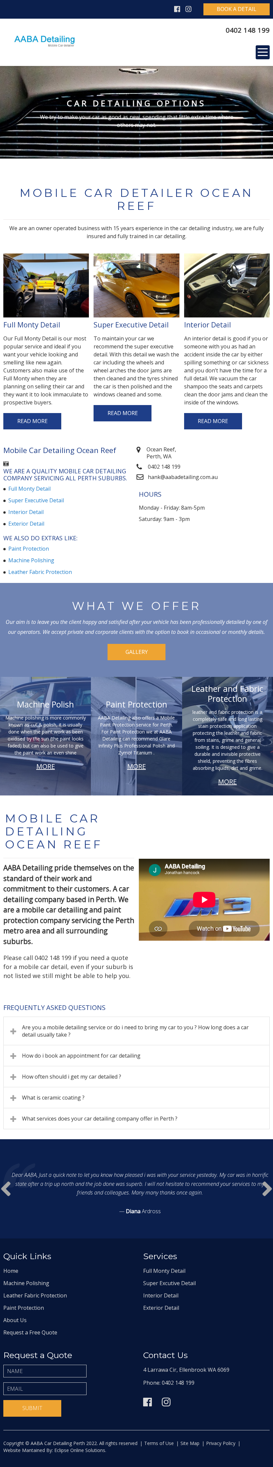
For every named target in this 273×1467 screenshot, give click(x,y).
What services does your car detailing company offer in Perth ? (99, 1118)
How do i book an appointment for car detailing (81, 1055)
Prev (267, 1189)
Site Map (189, 1443)
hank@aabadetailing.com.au (183, 477)
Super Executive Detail (36, 500)
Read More (32, 421)
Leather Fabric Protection (40, 572)
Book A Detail (236, 9)
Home (10, 1270)
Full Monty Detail (29, 488)
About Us (15, 1320)
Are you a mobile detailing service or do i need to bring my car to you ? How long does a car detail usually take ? (135, 1031)
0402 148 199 (248, 30)
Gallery (137, 652)
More (45, 766)
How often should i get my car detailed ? (71, 1076)
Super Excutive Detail (169, 1283)
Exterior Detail (26, 523)
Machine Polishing (31, 560)
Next (6, 1189)
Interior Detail (26, 512)
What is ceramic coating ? (53, 1097)
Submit (32, 1408)
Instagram (188, 9)
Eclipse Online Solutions (79, 1450)
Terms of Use (159, 1443)
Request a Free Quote (30, 1332)
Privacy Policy (220, 1443)
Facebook (177, 9)
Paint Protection (28, 548)
